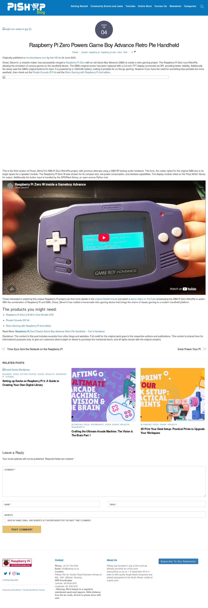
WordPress (16, 590)
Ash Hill (54, 57)
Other (108, 424)
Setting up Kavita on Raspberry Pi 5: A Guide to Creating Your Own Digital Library (30, 383)
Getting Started (79, 6)
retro (119, 52)
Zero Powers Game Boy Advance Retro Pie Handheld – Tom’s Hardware (60, 331)
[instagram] (12, 571)
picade (85, 52)
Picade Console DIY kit (44, 72)
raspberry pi (94, 52)
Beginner (7, 374)
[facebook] (8, 571)
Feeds (75, 52)
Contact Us (161, 6)
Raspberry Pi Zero (75, 62)
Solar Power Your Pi (189, 349)
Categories (190, 6)
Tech (125, 52)
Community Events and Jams (107, 6)
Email (113, 504)
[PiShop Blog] (26, 7)
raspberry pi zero (108, 52)
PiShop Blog (9, 580)
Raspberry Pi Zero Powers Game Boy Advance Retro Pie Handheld (104, 45)
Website (8, 515)
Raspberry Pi (78, 427)
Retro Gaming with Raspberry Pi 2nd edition (87, 72)
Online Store (145, 6)
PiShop (41, 374)
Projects (50, 374)
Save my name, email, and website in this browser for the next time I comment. (49, 520)
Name (7, 504)
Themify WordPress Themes (33, 590)
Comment (9, 469)
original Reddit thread (106, 299)
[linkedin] (17, 571)
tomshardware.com (36, 57)
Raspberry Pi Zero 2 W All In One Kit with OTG (30, 314)
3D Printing (77, 424)
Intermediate (97, 424)
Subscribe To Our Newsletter (178, 561)
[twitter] (4, 571)
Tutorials (130, 6)
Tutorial (9, 377)
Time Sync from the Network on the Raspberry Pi (35, 349)
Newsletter (175, 6)
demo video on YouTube (143, 299)
